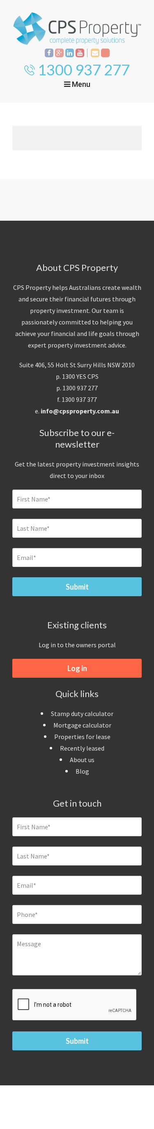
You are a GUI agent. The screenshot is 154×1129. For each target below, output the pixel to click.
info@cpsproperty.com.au (80, 411)
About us (82, 760)
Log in (77, 668)
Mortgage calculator (82, 725)
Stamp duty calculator (82, 713)
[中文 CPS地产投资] (105, 53)
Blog (82, 771)
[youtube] (80, 53)
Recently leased (82, 748)
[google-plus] (59, 53)
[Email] (95, 53)
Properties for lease (82, 736)
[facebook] (49, 53)
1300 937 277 (84, 70)
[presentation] (74, 1005)
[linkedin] (69, 53)
